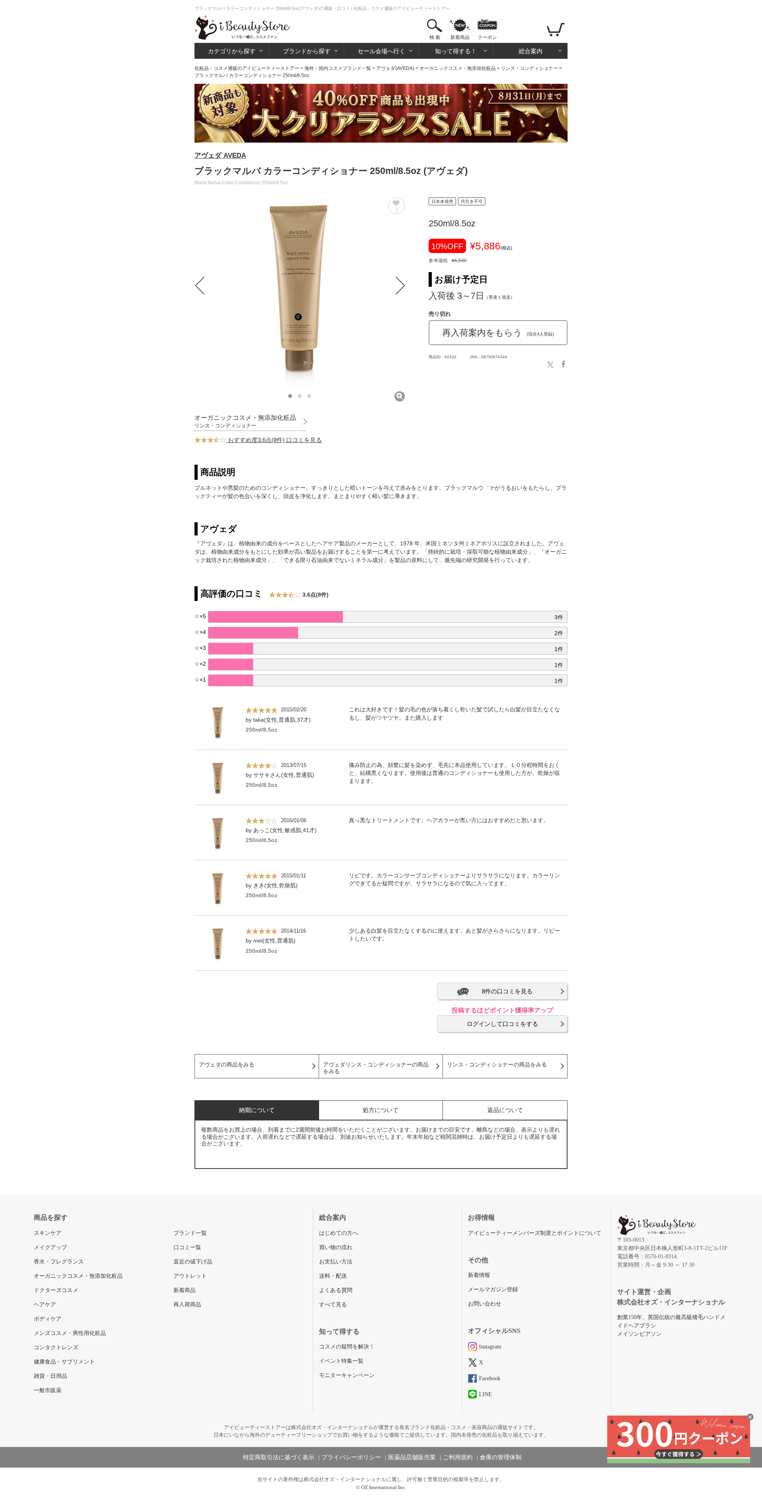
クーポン (487, 37)
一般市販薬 (48, 1390)
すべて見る (333, 1305)
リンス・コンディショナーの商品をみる (497, 1065)
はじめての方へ (338, 1233)
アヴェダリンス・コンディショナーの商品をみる (376, 1068)
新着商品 (460, 37)
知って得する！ (456, 51)
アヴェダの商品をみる (226, 1065)
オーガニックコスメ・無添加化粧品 (457, 68)
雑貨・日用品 (50, 1376)
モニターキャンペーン (347, 1375)
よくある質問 (335, 1290)
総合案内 (531, 51)
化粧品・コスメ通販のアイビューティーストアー (246, 68)
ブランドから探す (307, 51)
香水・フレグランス (59, 1262)
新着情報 (479, 1275)
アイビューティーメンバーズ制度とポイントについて (534, 1233)
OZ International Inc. (383, 1487)
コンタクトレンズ (56, 1347)
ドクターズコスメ (56, 1290)
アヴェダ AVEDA (220, 155)
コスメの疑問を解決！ (347, 1347)
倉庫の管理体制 (500, 1457)
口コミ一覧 (187, 1247)
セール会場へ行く (381, 51)
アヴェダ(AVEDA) (395, 68)
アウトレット (190, 1276)
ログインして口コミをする (502, 1023)
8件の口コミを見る (507, 991)
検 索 (434, 37)
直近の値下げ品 (192, 1262)
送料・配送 (333, 1276)
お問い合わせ (484, 1304)
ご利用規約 (458, 1457)
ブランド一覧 (190, 1233)
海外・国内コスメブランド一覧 (337, 68)
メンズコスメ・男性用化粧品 (70, 1333)
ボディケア (48, 1319)
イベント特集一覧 (341, 1361)
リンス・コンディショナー (529, 68)
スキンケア (48, 1233)
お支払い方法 (335, 1262)
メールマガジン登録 (493, 1289)
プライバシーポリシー (351, 1457)
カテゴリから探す (232, 51)
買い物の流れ (335, 1247)
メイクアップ (50, 1247)
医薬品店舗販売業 (412, 1457)
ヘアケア (45, 1305)
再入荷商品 (187, 1305)
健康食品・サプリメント (64, 1362)
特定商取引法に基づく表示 (278, 1457)
